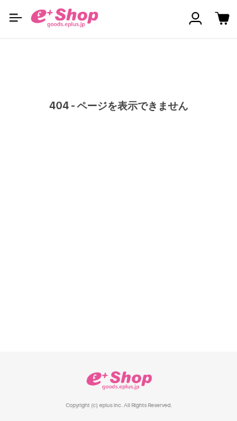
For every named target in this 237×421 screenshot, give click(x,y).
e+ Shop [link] (119, 380)
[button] (15, 17)
